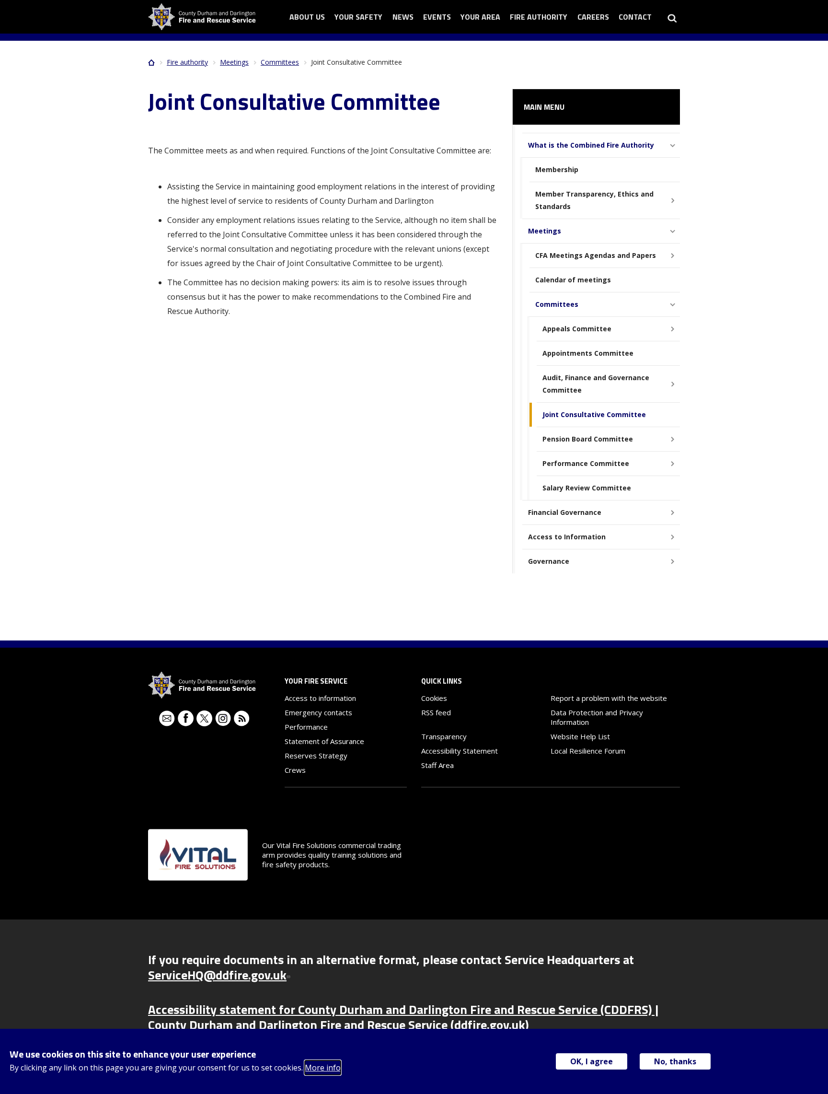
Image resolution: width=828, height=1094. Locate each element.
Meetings (234, 62)
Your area (480, 17)
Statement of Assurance (324, 741)
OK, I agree (591, 1061)
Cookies (434, 698)
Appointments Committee (587, 353)
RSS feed (436, 712)
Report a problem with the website (609, 698)
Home (151, 62)
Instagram (223, 718)
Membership (556, 169)
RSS (242, 718)
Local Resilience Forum (588, 751)
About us (307, 17)
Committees (280, 62)
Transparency (444, 736)
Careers (593, 17)
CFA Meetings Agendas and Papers (595, 255)
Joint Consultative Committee (594, 414)
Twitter (204, 718)
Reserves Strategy (316, 755)
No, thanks (675, 1061)
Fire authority (538, 17)
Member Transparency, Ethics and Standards (594, 200)
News (403, 17)
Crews (295, 770)
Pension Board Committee (587, 438)
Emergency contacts (318, 712)
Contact (635, 17)
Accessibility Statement (459, 751)
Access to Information (567, 536)
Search (672, 17)
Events (437, 17)
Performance (306, 727)
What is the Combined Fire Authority (591, 145)
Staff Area (437, 765)
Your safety (358, 17)
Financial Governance (564, 512)
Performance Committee (585, 463)
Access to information (320, 698)
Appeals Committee (576, 328)
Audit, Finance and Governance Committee (595, 384)
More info (323, 1067)
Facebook (186, 718)
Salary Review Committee (586, 487)
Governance (548, 561)
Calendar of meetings (573, 279)
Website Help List (580, 736)
